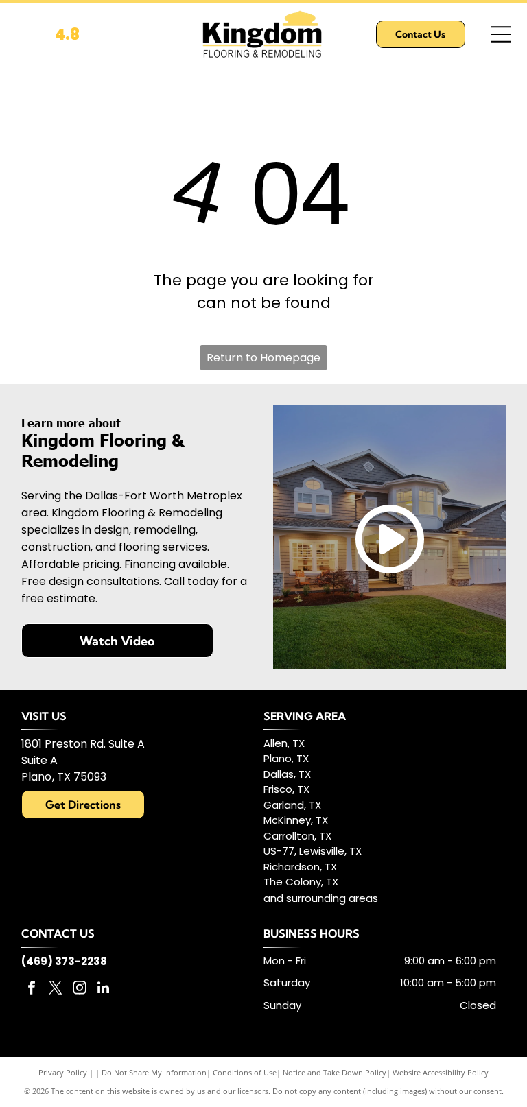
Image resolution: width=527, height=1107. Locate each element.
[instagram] (79, 989)
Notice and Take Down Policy (334, 1072)
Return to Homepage (263, 358)
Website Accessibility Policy (441, 1072)
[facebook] (31, 989)
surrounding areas (332, 898)
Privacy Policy (62, 1072)
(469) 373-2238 (64, 961)
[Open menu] (501, 34)
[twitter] (55, 989)
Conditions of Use (245, 1072)
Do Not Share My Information (154, 1072)
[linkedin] (103, 989)
